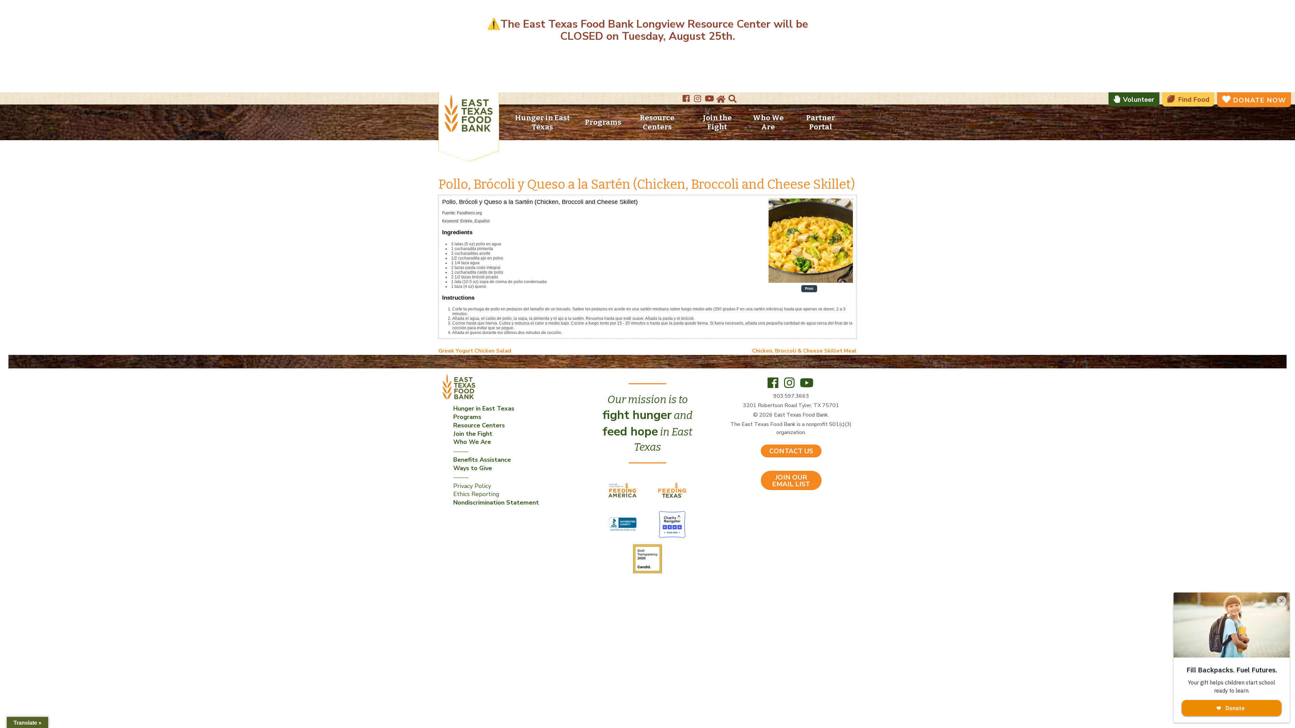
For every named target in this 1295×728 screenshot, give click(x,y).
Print (809, 288)
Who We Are (768, 122)
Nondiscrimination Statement (496, 502)
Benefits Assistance (482, 460)
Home (720, 99)
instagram (698, 96)
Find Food (1193, 99)
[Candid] (647, 558)
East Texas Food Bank (468, 114)
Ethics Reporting (476, 494)
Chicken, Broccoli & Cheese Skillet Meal (804, 351)
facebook (687, 96)
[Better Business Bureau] (623, 524)
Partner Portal (820, 122)
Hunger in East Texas (542, 122)
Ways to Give (472, 468)
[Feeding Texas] (672, 489)
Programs (603, 122)
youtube (710, 96)
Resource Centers (657, 122)
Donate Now (1259, 100)
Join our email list (791, 481)
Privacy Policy (472, 486)
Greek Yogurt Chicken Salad (474, 351)
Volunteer (1138, 99)
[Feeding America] (623, 489)
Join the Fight (717, 122)
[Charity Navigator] (672, 524)
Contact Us (791, 451)
